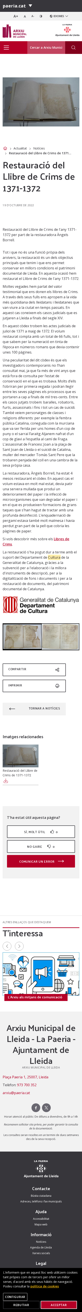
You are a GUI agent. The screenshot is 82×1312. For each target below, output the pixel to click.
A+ (16, 16)
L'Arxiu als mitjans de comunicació (35, 997)
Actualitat (20, 148)
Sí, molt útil (41, 832)
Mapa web (41, 1224)
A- (32, 16)
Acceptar (59, 1305)
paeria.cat (14, 6)
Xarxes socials (41, 1253)
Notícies (39, 148)
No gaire (41, 846)
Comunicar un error (37, 861)
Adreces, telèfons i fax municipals (41, 1201)
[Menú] (30, 6)
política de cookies (44, 1286)
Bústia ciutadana (41, 1196)
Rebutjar (21, 1305)
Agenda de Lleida (41, 1247)
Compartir (17, 669)
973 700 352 (27, 1085)
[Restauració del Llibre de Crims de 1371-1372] (20, 756)
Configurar (15, 1297)
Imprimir (15, 685)
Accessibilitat (41, 1219)
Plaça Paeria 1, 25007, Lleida (25, 1077)
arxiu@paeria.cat (16, 1092)
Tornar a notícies (44, 708)
